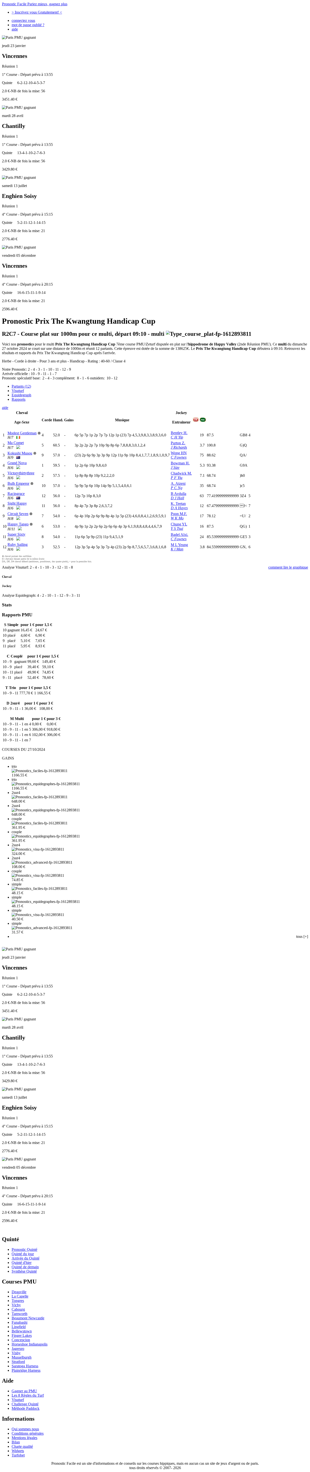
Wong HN (179, 453)
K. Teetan (178, 503)
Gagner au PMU (24, 1391)
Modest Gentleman (22, 433)
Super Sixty (16, 534)
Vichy (16, 1305)
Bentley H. (179, 433)
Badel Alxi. (179, 534)
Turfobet (18, 1455)
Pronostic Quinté (24, 1249)
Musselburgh (21, 1357)
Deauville (19, 1292)
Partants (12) (21, 386)
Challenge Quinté (25, 1404)
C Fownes (178, 457)
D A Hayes (179, 508)
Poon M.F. (179, 514)
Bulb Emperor (18, 483)
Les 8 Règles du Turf (28, 1395)
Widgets (18, 1451)
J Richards (179, 447)
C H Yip (177, 437)
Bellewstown (22, 1331)
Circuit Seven (18, 514)
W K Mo (177, 518)
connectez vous (23, 20)
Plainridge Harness (26, 1370)
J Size (175, 467)
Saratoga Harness (25, 1366)
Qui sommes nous (25, 1429)
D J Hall (177, 498)
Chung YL (179, 524)
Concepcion (21, 1340)
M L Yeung (179, 545)
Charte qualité (22, 1446)
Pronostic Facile (34, 4)
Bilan (16, 1442)
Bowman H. (180, 463)
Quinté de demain (25, 1267)
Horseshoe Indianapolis (29, 1344)
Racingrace (16, 494)
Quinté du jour (23, 1254)
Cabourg (18, 1309)
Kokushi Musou (20, 453)
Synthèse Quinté (24, 1271)
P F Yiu (176, 478)
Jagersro (18, 1349)
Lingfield (19, 1327)
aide (15, 29)
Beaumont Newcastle (28, 1318)
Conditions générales (28, 1433)
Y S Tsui (177, 528)
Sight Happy (17, 503)
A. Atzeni (178, 483)
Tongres (18, 1301)
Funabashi (19, 1322)
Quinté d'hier (21, 1263)
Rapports (18, 399)
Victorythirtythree (21, 473)
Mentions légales (24, 1438)
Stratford (18, 1362)
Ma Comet (16, 443)
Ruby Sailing (18, 544)
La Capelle (20, 1296)
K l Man (177, 549)
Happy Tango (18, 524)
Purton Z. (178, 443)
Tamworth (19, 1314)
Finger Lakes (22, 1335)
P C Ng (176, 488)
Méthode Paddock (25, 1408)
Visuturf (18, 391)
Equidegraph (21, 395)
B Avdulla (178, 494)
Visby (16, 1353)
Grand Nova (17, 463)
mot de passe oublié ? (28, 25)
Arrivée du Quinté (25, 1258)
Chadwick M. (181, 473)
